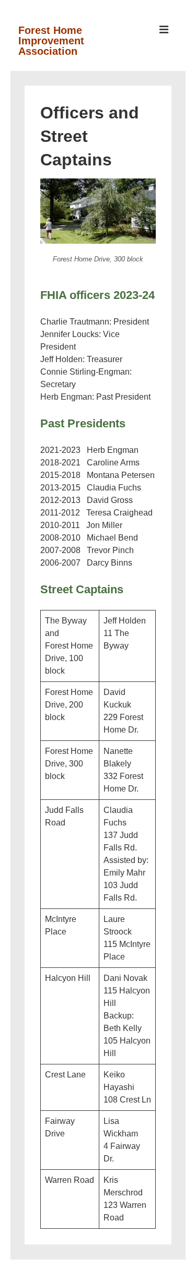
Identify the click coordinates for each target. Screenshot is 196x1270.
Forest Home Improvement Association (51, 41)
